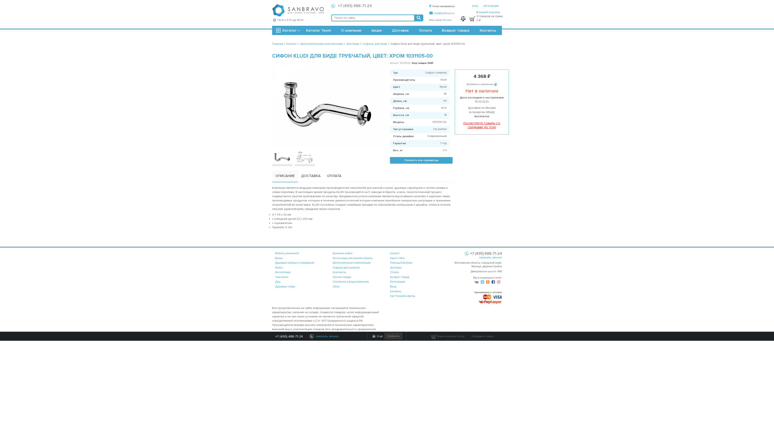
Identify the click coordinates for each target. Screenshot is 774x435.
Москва (447, 20)
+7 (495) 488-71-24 (355, 5)
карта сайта (397, 258)
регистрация (491, 5)
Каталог (290, 30)
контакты (395, 291)
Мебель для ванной (287, 253)
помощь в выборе (401, 262)
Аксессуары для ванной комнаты (353, 258)
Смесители (281, 277)
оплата (394, 272)
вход (475, 5)
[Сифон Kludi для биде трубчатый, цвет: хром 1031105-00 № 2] (305, 157)
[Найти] (418, 17)
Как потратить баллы (402, 296)
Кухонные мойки (342, 253)
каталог (395, 253)
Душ (278, 281)
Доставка (400, 30)
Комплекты (339, 272)
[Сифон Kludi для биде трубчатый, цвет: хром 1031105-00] (328, 103)
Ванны (279, 258)
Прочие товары (342, 277)
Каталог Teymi (318, 30)
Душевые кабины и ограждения (294, 262)
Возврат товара (455, 30)
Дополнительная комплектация (352, 262)
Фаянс (279, 267)
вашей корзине (489, 12)
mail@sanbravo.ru (444, 13)
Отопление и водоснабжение (351, 281)
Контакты (488, 30)
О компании (351, 30)
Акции (376, 30)
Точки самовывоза (443, 6)
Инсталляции (283, 272)
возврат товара (399, 277)
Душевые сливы (285, 286)
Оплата (425, 30)
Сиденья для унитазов (346, 267)
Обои (336, 286)
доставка (396, 267)
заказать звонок (490, 257)
